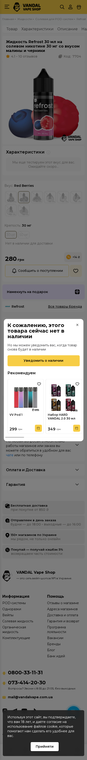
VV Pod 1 (16, 414)
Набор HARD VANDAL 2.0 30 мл (61, 416)
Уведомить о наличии (43, 360)
